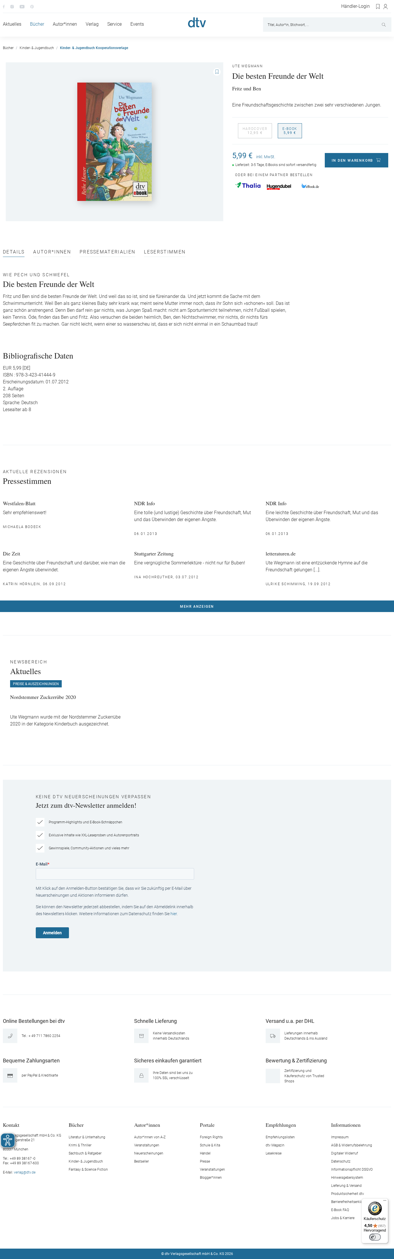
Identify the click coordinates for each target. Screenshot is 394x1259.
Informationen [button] (346, 1124)
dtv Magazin (275, 1145)
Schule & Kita (210, 1145)
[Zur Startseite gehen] (197, 22)
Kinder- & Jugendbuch (86, 1161)
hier (173, 913)
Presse (205, 1161)
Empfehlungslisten (280, 1137)
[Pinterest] (32, 6)
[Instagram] (12, 6)
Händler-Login (355, 6)
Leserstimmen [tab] (164, 252)
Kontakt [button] (11, 1124)
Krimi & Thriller (80, 1145)
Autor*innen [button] (147, 1124)
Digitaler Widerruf (344, 1153)
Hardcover (255, 131)
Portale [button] (207, 1124)
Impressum (340, 1137)
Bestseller (141, 1161)
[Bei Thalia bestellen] (247, 185)
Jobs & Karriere (342, 1218)
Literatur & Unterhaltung (87, 1137)
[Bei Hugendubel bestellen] (279, 187)
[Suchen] (384, 24)
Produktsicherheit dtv (347, 1194)
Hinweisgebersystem (347, 1178)
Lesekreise (274, 1153)
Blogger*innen (211, 1178)
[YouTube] (22, 6)
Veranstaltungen (146, 1145)
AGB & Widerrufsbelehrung (351, 1145)
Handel (205, 1153)
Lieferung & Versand (346, 1186)
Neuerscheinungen (148, 1153)
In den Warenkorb (352, 160)
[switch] (375, 1237)
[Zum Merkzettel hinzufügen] (217, 72)
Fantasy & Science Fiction (88, 1169)
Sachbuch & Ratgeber (85, 1153)
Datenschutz (340, 1161)
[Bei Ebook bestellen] (310, 186)
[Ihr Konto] (385, 6)
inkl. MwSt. (265, 156)
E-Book (289, 131)
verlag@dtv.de (24, 1172)
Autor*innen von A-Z (150, 1137)
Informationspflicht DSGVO (352, 1169)
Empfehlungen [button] (281, 1124)
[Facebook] (4, 6)
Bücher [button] (76, 1124)
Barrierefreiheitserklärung (350, 1202)
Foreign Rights (211, 1137)
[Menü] (384, 1201)
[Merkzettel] (378, 6)
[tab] (14, 253)
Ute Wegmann (247, 66)
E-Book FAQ (340, 1210)
